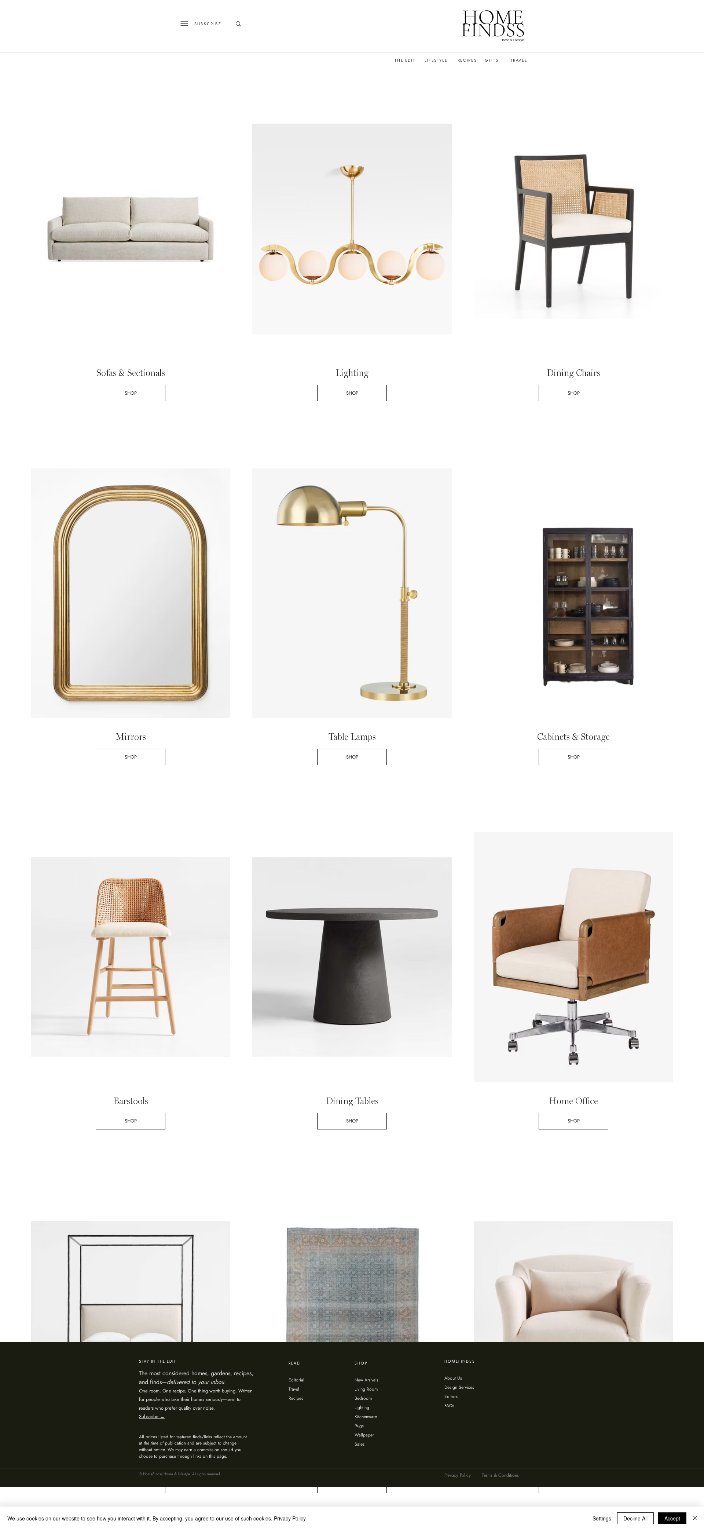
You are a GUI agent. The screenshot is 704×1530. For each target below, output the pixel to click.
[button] (505, 674)
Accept (672, 1518)
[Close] (695, 1518)
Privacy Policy (290, 1518)
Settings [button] (602, 1518)
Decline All (635, 1518)
